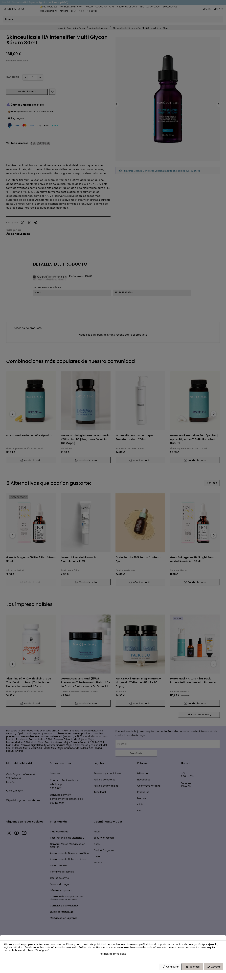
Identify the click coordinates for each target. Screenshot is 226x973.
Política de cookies (89, 947)
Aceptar (214, 967)
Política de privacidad (113, 953)
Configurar (170, 967)
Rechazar (192, 967)
